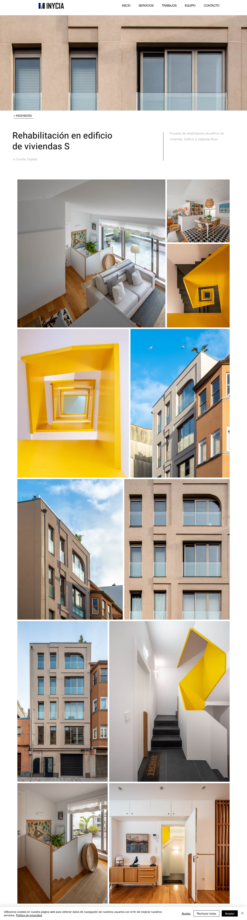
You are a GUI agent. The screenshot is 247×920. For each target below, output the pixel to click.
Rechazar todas (206, 913)
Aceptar (229, 913)
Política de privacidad (29, 915)
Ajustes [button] (186, 913)
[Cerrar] (242, 913)
